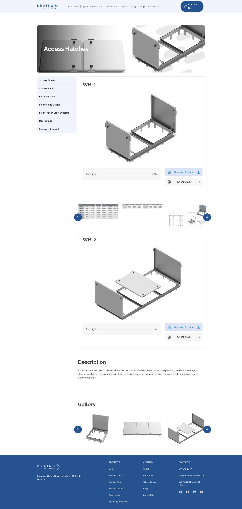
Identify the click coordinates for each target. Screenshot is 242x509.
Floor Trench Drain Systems (54, 113)
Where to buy (149, 482)
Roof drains (45, 121)
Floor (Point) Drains (49, 104)
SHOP (111, 469)
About (146, 469)
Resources (153, 6)
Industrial (110, 6)
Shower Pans (46, 88)
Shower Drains (47, 80)
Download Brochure (183, 172)
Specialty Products (49, 129)
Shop (142, 6)
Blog (133, 6)
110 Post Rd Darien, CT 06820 (189, 483)
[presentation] (78, 217)
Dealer (124, 6)
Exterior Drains (47, 96)
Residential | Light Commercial (84, 6)
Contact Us (192, 6)
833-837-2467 (185, 469)
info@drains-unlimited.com (192, 475)
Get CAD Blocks (183, 182)
